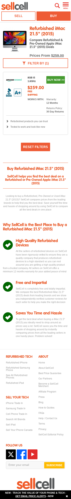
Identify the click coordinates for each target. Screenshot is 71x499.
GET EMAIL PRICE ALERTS (30, 496)
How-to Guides (46, 407)
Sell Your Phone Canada (19, 430)
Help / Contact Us (47, 418)
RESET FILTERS (35, 147)
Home (41, 362)
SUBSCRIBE (54, 465)
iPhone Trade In (14, 403)
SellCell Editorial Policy (51, 434)
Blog (40, 402)
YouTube (32, 454)
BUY (53, 16)
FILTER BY (38, 63)
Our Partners (45, 378)
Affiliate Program (47, 391)
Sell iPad (11, 424)
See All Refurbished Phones (16, 376)
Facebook (22, 454)
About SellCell (46, 368)
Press (41, 397)
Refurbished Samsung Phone (18, 368)
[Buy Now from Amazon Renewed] (14, 80)
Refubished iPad (15, 383)
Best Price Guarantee (49, 373)
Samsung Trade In (15, 408)
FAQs (41, 413)
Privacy (42, 429)
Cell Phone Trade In (16, 414)
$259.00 (57, 56)
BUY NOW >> (55, 79)
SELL (18, 16)
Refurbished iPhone (16, 362)
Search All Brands (15, 419)
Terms (41, 423)
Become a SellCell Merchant (48, 384)
